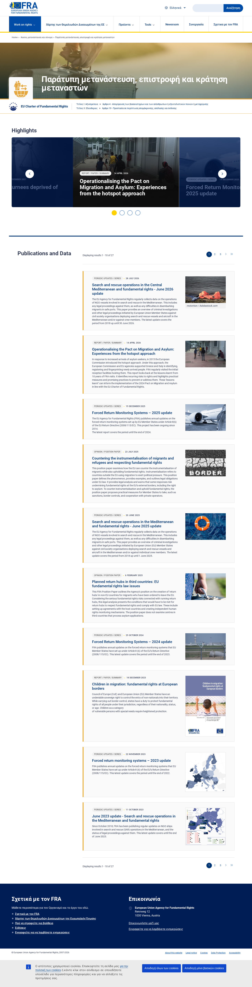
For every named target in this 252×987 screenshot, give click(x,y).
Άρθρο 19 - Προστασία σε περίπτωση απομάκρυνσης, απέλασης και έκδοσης (139, 108)
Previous (29, 174)
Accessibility (235, 953)
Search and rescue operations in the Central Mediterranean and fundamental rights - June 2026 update (132, 289)
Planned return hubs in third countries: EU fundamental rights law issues (125, 584)
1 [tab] (114, 212)
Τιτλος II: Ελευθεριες (87, 108)
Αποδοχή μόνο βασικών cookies (204, 968)
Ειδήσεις (20, 927)
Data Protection (218, 953)
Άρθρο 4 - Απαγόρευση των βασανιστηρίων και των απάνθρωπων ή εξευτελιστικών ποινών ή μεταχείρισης (155, 104)
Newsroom (172, 24)
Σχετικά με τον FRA (27, 914)
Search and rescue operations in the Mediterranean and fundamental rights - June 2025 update (132, 524)
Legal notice (191, 953)
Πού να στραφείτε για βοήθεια (34, 923)
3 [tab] (130, 212)
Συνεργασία (196, 24)
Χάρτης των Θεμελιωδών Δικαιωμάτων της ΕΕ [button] (75, 24)
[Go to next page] (226, 254)
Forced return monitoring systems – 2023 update (131, 761)
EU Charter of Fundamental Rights (44, 106)
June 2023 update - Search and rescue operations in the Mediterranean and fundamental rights (134, 818)
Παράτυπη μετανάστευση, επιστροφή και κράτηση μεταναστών (85, 37)
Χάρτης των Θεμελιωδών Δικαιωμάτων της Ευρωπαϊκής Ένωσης (55, 918)
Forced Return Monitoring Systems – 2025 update (132, 413)
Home (14, 37)
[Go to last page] (232, 254)
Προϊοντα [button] (124, 24)
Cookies (204, 953)
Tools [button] (148, 24)
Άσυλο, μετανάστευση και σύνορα (36, 37)
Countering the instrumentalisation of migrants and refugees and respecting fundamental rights (133, 460)
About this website (173, 953)
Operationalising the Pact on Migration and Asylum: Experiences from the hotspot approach (123, 187)
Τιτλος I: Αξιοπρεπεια (87, 104)
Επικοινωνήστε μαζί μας (144, 923)
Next (222, 174)
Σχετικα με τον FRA (226, 24)
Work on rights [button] (23, 24)
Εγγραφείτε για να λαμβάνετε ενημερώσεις (42, 932)
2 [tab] (122, 212)
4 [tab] (137, 212)
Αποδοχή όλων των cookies (161, 968)
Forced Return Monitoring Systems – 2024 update (132, 642)
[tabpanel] (126, 172)
